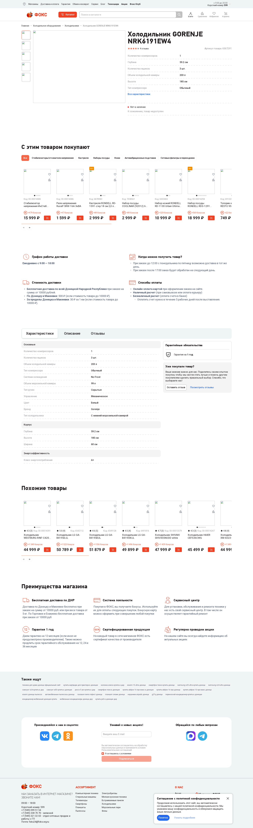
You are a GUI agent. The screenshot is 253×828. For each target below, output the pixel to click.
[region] (126, 158)
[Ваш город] (23, 4)
